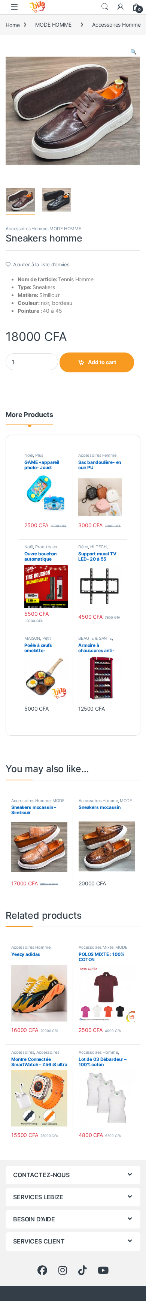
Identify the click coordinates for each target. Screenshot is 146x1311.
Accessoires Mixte (96, 947)
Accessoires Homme (116, 24)
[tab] (29, 418)
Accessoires (22, 1052)
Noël (28, 455)
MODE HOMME (53, 24)
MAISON (32, 638)
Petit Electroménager (39, 640)
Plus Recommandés (38, 457)
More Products (29, 414)
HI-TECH (98, 546)
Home (12, 24)
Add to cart (102, 362)
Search (105, 7)
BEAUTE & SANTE (95, 638)
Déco (83, 546)
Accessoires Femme (97, 455)
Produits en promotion (40, 549)
